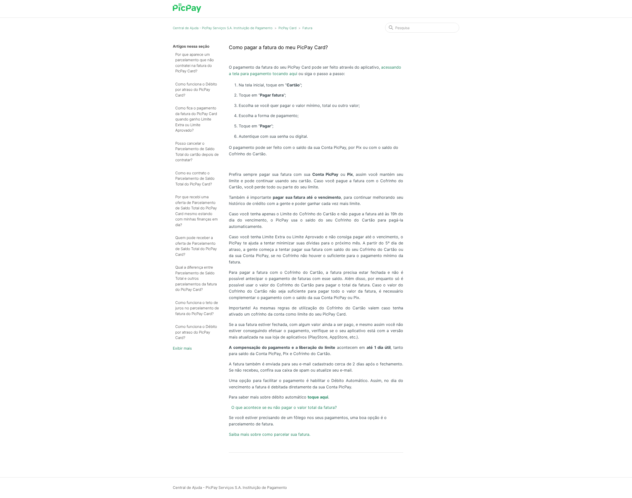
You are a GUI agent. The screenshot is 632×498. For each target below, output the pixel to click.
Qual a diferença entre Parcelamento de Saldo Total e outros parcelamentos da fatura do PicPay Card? (196, 278)
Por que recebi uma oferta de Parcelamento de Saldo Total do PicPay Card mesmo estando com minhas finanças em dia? (196, 211)
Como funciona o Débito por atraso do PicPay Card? (196, 90)
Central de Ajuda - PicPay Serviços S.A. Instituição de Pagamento (223, 28)
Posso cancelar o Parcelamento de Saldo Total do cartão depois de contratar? (197, 151)
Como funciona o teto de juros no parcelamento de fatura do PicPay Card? (197, 308)
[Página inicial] (187, 11)
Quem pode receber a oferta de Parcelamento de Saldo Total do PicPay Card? (196, 246)
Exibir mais (182, 348)
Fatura (307, 28)
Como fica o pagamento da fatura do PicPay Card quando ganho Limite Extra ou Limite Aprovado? (196, 119)
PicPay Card (287, 28)
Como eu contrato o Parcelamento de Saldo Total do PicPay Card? (195, 178)
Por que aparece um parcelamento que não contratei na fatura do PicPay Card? (194, 63)
